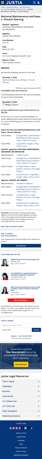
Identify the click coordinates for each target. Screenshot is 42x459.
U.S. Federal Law (9, 401)
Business (6, 391)
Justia (24, 423)
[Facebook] (16, 428)
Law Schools (7, 396)
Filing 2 (8, 105)
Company (21, 440)
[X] (28, 428)
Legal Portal (21, 437)
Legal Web (21, 144)
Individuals (7, 386)
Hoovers (27, 169)
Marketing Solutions (11, 416)
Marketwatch (34, 135)
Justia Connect (21, 433)
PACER (37, 121)
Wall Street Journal (23, 138)
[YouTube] (13, 428)
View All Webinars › (21, 300)
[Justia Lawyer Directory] (31, 428)
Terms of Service (21, 448)
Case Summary (15, 116)
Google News (22, 135)
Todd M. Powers (22, 155)
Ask (24, 146)
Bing (36, 144)
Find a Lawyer (7, 320)
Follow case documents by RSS (29, 88)
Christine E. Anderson (24, 183)
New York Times (29, 140)
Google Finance (23, 166)
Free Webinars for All (10, 254)
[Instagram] (19, 428)
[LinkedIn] (10, 428)
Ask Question (21, 246)
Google (30, 144)
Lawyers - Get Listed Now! (21, 336)
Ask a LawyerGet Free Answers (9, 234)
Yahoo (18, 146)
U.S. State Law (8, 406)
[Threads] (22, 428)
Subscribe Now (21, 364)
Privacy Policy (21, 451)
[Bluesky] (25, 428)
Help (21, 444)
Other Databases (9, 411)
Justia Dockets (22, 174)
